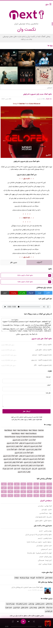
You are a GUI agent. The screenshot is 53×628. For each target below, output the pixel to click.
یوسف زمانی (33, 607)
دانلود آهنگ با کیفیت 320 (34, 275)
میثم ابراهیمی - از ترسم (45, 538)
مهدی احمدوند (10, 604)
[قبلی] (18, 621)
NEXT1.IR (26, 218)
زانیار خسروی (24, 161)
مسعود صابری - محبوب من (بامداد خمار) (39, 542)
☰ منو (48, 4)
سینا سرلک (49, 607)
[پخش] (23, 621)
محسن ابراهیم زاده (21, 604)
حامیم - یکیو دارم (47, 509)
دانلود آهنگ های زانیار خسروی (42, 338)
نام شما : (48, 377)
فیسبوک (30, 293)
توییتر (39, 293)
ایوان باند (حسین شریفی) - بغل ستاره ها (39, 553)
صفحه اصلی (48, 577)
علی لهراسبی (48, 611)
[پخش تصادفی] (34, 621)
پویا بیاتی (31, 604)
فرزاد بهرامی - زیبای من (45, 506)
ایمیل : (49, 385)
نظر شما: (48, 393)
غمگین (18, 334)
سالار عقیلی (41, 607)
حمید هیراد (8, 607)
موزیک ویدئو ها (24, 577)
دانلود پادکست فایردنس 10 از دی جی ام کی (38, 534)
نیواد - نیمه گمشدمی (45, 513)
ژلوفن (28, 174)
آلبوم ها (32, 577)
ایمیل (5, 293)
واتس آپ (22, 293)
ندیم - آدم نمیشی (46, 549)
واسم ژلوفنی (25, 229)
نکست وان (26, 178)
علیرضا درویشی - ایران (45, 564)
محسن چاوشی (39, 604)
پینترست (13, 293)
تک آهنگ (49, 99)
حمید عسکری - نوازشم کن (44, 545)
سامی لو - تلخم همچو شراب (43, 517)
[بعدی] (29, 621)
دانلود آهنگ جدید (34, 161)
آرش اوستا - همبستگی (45, 560)
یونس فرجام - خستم (45, 556)
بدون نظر (13, 262)
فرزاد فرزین (16, 607)
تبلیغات (16, 577)
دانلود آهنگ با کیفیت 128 (34, 282)
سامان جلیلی (24, 607)
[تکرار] (13, 621)
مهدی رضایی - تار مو (45, 531)
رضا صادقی (49, 604)
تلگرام (48, 293)
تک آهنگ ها (33, 334)
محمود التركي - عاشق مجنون (43, 520)
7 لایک (39, 262)
